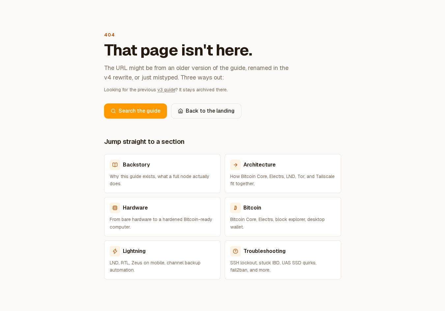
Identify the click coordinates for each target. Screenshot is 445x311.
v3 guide (166, 90)
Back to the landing (210, 110)
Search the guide (139, 110)
